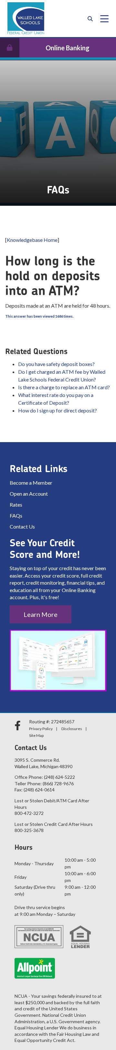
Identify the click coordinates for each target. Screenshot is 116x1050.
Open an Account (29, 493)
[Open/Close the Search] (90, 19)
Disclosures (71, 728)
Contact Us (22, 526)
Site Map (36, 735)
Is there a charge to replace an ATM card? (64, 387)
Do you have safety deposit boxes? (56, 364)
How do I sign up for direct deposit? (57, 410)
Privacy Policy (41, 728)
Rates (16, 504)
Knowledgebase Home (32, 240)
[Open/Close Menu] (104, 19)
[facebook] (19, 725)
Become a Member (31, 483)
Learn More (41, 614)
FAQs (16, 515)
